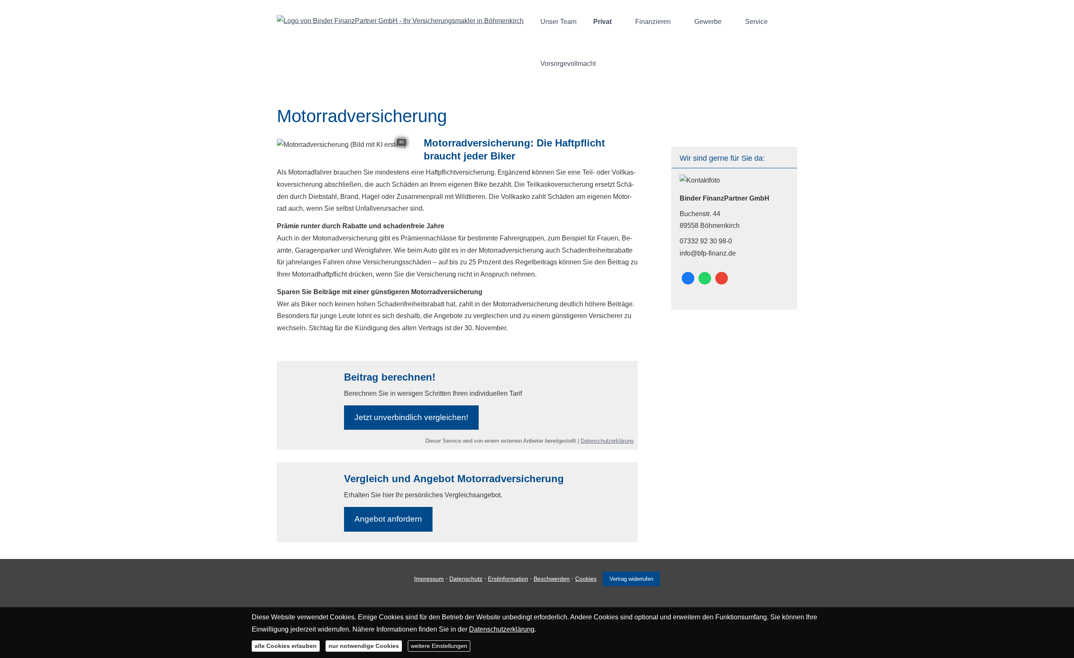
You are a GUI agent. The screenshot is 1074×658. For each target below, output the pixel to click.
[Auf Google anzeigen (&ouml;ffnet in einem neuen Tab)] (721, 278)
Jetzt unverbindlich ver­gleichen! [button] (411, 417)
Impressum (429, 578)
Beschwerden (552, 578)
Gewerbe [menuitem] (708, 21)
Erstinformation (508, 578)
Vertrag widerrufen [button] (631, 579)
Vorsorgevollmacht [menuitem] (568, 63)
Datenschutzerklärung (607, 441)
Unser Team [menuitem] (558, 21)
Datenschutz (465, 578)
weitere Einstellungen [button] (439, 645)
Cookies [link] (586, 578)
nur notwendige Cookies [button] (363, 645)
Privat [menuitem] (602, 21)
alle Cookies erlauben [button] (286, 645)
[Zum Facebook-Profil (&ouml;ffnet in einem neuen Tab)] (688, 278)
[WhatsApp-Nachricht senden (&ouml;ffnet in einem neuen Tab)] (705, 278)
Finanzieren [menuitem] (653, 21)
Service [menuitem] (756, 21)
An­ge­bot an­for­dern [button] (388, 518)
